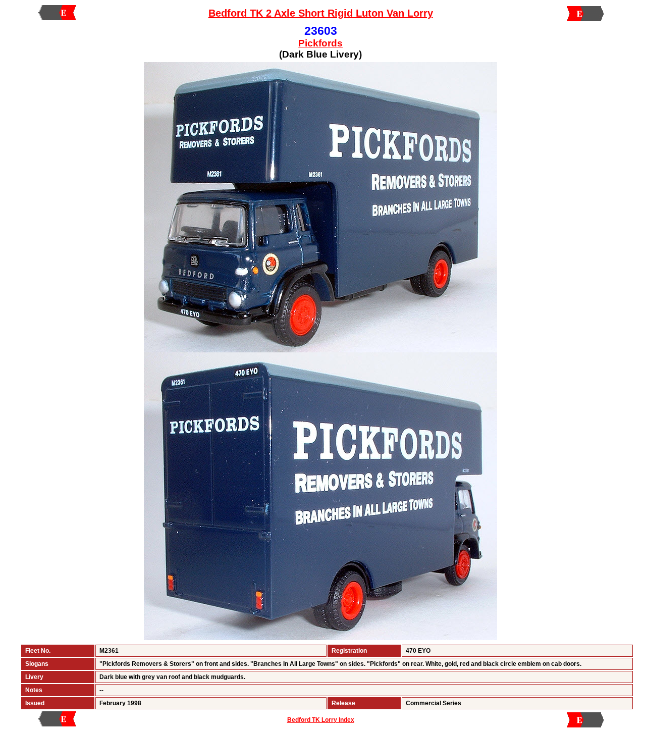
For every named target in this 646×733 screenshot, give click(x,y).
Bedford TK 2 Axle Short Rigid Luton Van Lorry (320, 13)
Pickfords (320, 43)
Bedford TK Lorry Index (320, 719)
